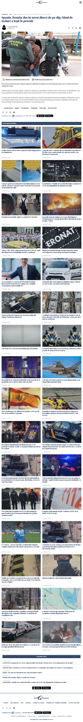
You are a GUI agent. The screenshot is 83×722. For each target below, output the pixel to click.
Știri (11, 14)
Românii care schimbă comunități (56, 703)
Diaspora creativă (38, 703)
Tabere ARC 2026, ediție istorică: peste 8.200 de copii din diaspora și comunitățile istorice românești (21, 251)
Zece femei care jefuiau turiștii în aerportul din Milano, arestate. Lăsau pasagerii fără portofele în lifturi (61, 646)
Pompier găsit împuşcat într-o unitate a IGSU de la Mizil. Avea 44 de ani (60, 512)
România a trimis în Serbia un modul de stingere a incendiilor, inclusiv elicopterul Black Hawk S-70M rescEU (60, 413)
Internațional (14, 703)
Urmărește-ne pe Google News (44, 79)
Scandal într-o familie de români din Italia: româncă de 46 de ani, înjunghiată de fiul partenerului (61, 185)
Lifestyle (28, 703)
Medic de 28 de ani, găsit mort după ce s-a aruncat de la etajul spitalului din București (21, 646)
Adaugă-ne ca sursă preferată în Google (17, 79)
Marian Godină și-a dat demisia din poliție (57, 578)
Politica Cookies (31, 716)
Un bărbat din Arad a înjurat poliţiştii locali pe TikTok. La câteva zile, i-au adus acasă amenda (61, 283)
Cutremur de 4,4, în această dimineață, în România (20, 348)
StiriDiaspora (5, 14)
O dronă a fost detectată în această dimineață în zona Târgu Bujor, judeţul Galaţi (61, 381)
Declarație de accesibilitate (64, 716)
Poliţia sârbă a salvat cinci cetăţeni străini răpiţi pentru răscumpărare (21, 151)
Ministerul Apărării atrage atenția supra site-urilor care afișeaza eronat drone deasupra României (60, 251)
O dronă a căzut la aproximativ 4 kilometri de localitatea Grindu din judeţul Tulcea (58, 612)
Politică (6, 703)
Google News (19, 116)
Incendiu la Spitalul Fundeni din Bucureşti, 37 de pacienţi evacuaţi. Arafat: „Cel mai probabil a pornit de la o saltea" (21, 447)
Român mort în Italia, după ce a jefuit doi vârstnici (19, 217)
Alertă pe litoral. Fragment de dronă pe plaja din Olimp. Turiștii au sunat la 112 (19, 316)
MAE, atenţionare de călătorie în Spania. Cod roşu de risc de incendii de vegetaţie (20, 412)
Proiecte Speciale (74, 703)
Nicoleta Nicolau (13, 26)
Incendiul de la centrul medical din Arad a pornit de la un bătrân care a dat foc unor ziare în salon (21, 381)
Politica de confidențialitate (18, 716)
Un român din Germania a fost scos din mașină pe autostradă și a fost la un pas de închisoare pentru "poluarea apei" (19, 513)
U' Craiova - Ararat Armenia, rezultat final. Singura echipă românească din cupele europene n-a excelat (20, 546)
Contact (54, 716)
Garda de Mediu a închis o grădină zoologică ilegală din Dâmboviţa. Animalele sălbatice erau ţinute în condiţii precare (20, 613)
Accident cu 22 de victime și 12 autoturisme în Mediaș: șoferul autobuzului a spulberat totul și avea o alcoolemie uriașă (61, 547)
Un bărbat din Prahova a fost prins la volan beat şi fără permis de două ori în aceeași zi (61, 349)
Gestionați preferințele (44, 716)
